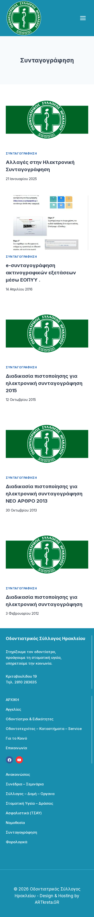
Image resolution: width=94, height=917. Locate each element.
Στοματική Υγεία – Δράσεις (29, 803)
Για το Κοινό (16, 738)
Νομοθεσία (15, 822)
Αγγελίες (13, 709)
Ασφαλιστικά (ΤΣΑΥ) (24, 813)
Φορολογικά (16, 842)
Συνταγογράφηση (21, 153)
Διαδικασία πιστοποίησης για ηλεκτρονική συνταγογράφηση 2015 (44, 383)
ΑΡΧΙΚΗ (12, 699)
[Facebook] (9, 759)
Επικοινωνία (16, 748)
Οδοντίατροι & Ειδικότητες (30, 719)
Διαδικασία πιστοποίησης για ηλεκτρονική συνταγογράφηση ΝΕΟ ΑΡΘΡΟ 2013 (44, 494)
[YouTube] (19, 759)
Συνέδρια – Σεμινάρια (25, 784)
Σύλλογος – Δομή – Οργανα (30, 793)
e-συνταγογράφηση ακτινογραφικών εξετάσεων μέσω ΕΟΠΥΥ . (41, 273)
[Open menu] (82, 18)
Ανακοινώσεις (18, 774)
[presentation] (47, 119)
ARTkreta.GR (47, 902)
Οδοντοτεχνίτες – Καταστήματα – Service (44, 728)
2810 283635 (25, 682)
